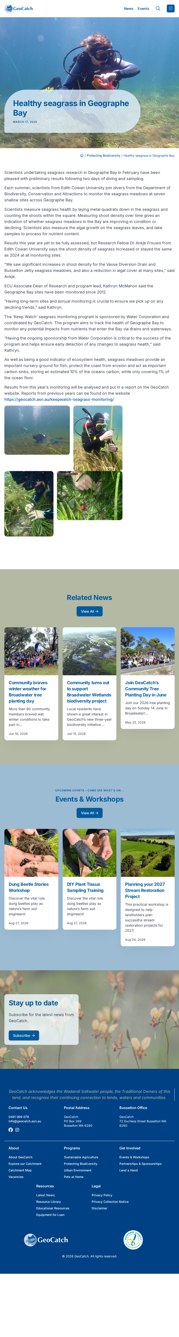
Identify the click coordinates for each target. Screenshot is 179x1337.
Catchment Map (20, 1170)
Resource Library (48, 1201)
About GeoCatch (20, 1157)
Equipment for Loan (50, 1215)
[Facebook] (11, 1130)
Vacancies (16, 1177)
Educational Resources (52, 1208)
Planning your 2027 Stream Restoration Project (145, 890)
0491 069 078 (19, 1117)
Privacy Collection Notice (110, 1201)
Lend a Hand (128, 1170)
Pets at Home (73, 1177)
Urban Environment (77, 1170)
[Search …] (158, 8)
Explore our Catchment (25, 1164)
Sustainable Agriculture (81, 1157)
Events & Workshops (134, 1157)
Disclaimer (99, 1208)
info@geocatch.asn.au (25, 1121)
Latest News (45, 1195)
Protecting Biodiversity (103, 155)
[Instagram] (17, 1130)
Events (143, 8)
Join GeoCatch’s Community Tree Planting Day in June (145, 689)
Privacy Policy (102, 1195)
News (128, 8)
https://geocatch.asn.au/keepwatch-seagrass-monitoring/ (59, 399)
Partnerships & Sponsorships (140, 1164)
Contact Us (18, 1108)
